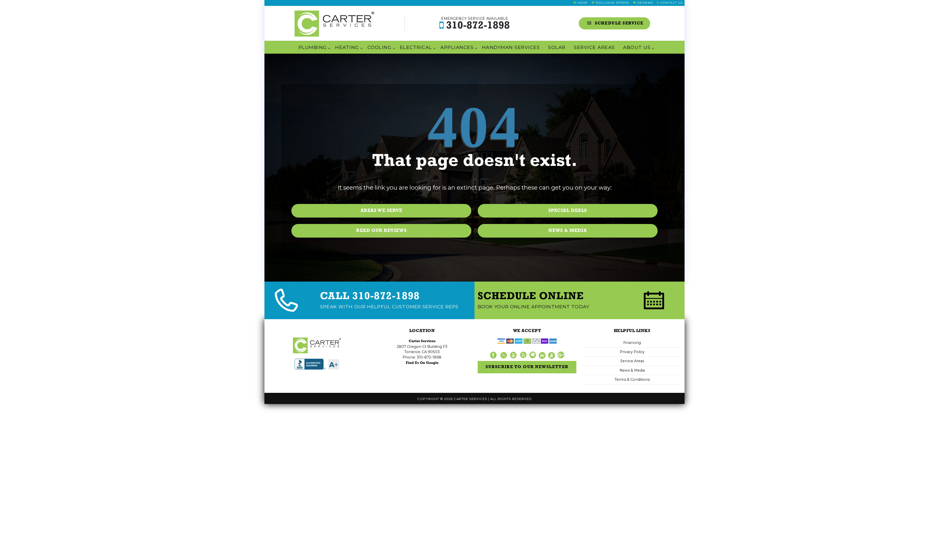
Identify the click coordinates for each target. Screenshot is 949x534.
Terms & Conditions (632, 379)
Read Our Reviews (381, 230)
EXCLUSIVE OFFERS (612, 2)
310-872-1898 (475, 23)
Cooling (379, 47)
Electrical (416, 47)
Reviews (644, 2)
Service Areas (594, 47)
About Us (636, 47)
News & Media (567, 230)
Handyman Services (511, 47)
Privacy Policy (632, 352)
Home (582, 2)
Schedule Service (619, 23)
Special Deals (567, 210)
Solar (556, 47)
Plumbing (313, 47)
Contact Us (670, 2)
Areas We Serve (381, 210)
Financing (632, 342)
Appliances (457, 47)
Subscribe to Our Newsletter (527, 367)
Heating (347, 47)
